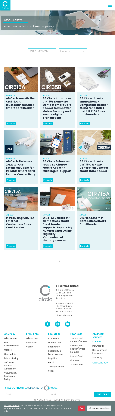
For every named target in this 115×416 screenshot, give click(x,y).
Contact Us (10, 354)
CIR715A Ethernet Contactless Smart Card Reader (93, 221)
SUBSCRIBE (103, 394)
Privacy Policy (11, 358)
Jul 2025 (46, 158)
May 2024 (47, 215)
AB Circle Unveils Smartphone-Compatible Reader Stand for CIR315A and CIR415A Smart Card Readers (94, 106)
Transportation (56, 366)
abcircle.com (41, 408)
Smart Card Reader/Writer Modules (77, 348)
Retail (51, 362)
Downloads (98, 345)
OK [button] (81, 408)
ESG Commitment (11, 344)
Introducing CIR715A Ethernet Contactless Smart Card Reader (20, 222)
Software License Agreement (10, 365)
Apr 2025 (83, 158)
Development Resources (99, 352)
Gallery (29, 346)
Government (55, 342)
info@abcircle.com (64, 315)
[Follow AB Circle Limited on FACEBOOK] (47, 324)
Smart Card (76, 356)
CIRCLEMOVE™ (100, 362)
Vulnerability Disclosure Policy (10, 376)
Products (11, 123)
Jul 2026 (46, 95)
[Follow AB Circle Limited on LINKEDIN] (67, 324)
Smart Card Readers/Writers (78, 340)
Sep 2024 (10, 215)
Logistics (52, 358)
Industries (54, 334)
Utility (51, 370)
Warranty (97, 357)
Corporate (53, 338)
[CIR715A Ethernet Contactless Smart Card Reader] (94, 199)
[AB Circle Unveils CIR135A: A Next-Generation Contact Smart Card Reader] (94, 142)
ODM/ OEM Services (98, 336)
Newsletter (31, 342)
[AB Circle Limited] (5, 5)
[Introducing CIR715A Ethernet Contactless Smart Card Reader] (21, 199)
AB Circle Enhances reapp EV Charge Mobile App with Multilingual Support (57, 166)
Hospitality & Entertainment (55, 352)
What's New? (13, 19)
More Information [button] (99, 408)
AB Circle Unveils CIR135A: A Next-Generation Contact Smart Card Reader (94, 166)
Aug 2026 (10, 95)
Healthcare (54, 346)
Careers (8, 349)
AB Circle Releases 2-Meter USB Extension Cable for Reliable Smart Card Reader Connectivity (20, 167)
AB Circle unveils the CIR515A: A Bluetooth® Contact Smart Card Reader (20, 103)
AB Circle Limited (67, 286)
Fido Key (74, 360)
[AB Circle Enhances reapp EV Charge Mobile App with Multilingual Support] (57, 142)
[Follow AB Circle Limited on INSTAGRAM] (57, 324)
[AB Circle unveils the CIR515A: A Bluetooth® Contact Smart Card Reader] (21, 79)
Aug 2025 (84, 95)
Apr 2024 (83, 215)
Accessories (76, 364)
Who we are (10, 338)
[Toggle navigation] (110, 5)
